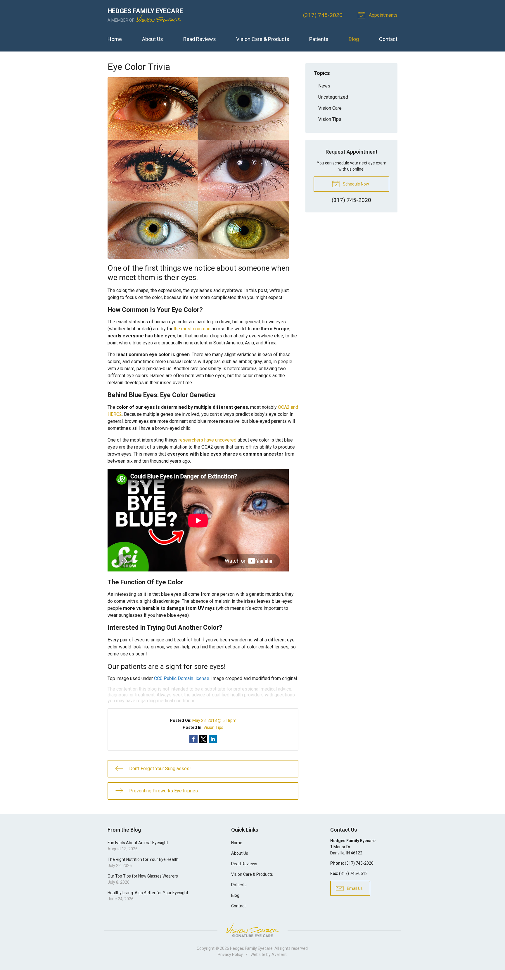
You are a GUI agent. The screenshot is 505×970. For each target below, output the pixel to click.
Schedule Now (355, 184)
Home (115, 39)
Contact (388, 39)
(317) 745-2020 (323, 15)
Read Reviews (199, 39)
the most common (192, 329)
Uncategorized (333, 97)
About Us (152, 39)
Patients (318, 39)
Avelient (279, 954)
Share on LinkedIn (213, 739)
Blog (354, 39)
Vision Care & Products (262, 39)
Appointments (382, 15)
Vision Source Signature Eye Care (252, 930)
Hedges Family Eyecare (251, 948)
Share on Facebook (193, 739)
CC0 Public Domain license (181, 678)
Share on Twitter (203, 739)
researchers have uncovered (207, 440)
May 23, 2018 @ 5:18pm (214, 720)
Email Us (354, 888)
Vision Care (330, 108)
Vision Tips (213, 727)
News (324, 86)
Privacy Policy (230, 954)
